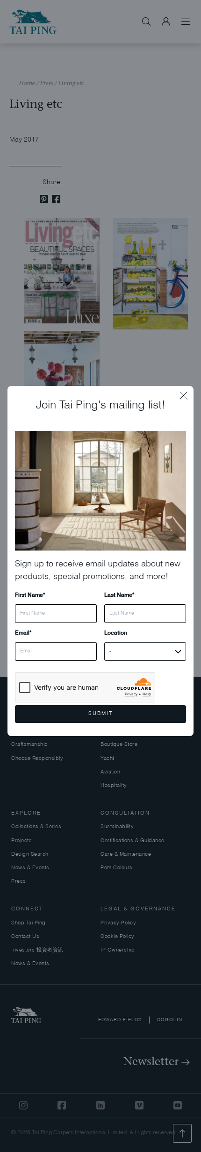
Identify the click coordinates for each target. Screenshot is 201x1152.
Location (115, 632)
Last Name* (119, 594)
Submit (100, 713)
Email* (23, 632)
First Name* (30, 594)
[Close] (186, 393)
